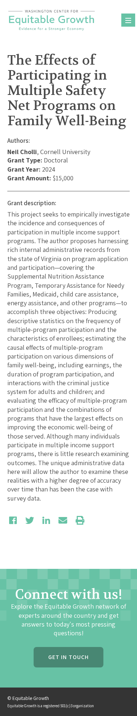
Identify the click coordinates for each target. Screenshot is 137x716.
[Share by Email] (62, 520)
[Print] (80, 520)
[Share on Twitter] (29, 520)
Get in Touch (68, 657)
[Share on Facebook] (13, 520)
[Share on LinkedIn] (46, 520)
